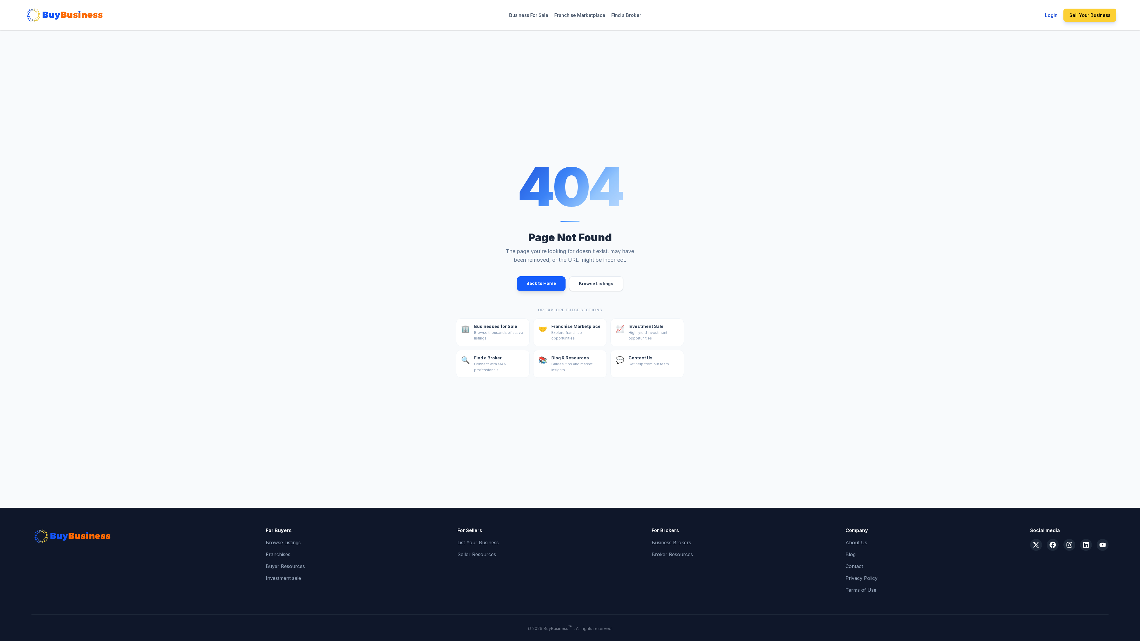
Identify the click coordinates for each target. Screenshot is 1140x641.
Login (1051, 15)
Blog (851, 554)
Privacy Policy (862, 578)
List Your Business (478, 542)
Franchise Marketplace (579, 15)
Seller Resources (476, 554)
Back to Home (541, 283)
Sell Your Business (1089, 15)
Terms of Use (861, 590)
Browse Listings (596, 283)
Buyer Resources (285, 566)
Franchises (278, 554)
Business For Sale (528, 15)
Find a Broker (626, 15)
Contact (854, 566)
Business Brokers (671, 542)
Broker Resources (672, 554)
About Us (856, 542)
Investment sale (283, 578)
